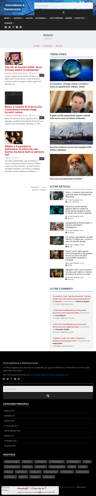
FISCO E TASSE (12, 462)
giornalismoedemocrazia (16, 73)
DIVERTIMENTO (12, 467)
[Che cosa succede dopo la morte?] (71, 165)
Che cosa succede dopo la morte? (66, 178)
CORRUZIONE (73, 462)
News (7, 410)
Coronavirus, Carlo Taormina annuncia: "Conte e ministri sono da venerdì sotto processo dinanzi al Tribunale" (72, 298)
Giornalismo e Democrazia (20, 363)
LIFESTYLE (79, 18)
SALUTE (29, 18)
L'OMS (71, 467)
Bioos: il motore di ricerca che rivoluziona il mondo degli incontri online (23, 109)
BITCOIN (27, 462)
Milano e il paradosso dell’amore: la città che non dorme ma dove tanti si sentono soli (24, 150)
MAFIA (8, 472)
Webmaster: (81, 487)
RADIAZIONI (82, 472)
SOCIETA (18, 18)
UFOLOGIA (49, 477)
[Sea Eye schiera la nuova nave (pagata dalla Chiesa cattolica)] (71, 133)
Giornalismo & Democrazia (14, 7)
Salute (7, 420)
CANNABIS (41, 462)
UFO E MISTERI (56, 18)
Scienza (8, 445)
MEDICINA (21, 472)
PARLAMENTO (51, 472)
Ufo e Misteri (10, 430)
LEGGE (82, 467)
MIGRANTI (35, 472)
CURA (87, 462)
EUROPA (27, 467)
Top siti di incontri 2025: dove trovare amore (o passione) (23, 68)
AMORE (68, 18)
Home (37, 46)
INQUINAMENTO (57, 467)
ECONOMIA (41, 18)
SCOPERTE (10, 477)
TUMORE (35, 477)
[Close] (57, 487)
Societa (7, 415)
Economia (9, 425)
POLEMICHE (67, 472)
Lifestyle (47, 46)
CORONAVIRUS (56, 462)
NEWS (7, 18)
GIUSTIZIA (41, 467)
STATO (23, 477)
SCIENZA (8, 23)
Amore (59, 46)
